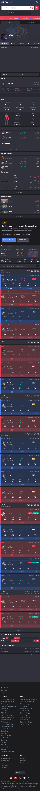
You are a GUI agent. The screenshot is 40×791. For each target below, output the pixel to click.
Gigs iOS (22, 715)
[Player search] (31, 8)
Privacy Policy (5, 758)
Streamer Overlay (6, 751)
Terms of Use (5, 760)
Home (3, 18)
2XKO (2, 733)
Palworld (3, 704)
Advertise (23, 760)
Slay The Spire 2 (6, 724)
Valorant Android (25, 708)
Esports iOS (23, 724)
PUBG (2, 711)
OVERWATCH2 (5, 715)
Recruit (22, 763)
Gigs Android (23, 713)
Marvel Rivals (5, 720)
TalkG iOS (23, 720)
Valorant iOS (23, 711)
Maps (29, 43)
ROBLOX (3, 713)
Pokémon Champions (7, 706)
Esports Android (24, 722)
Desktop (3, 738)
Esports (3, 747)
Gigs (2, 749)
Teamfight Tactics (6, 701)
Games (3, 740)
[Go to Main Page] (4, 2)
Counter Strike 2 (6, 726)
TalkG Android (24, 717)
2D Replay (27, 18)
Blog (2, 692)
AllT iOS (22, 706)
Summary (4, 43)
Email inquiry (5, 765)
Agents (13, 43)
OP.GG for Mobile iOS (26, 701)
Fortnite (3, 729)
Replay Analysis (14, 18)
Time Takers (4, 735)
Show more (20, 630)
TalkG (2, 744)
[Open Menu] (37, 2)
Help (2, 763)
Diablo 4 (3, 731)
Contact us (4, 767)
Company (4, 690)
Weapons (21, 43)
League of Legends (6, 699)
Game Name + (9, 8)
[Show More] (10, 2)
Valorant (3, 708)
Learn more (22, 239)
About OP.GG (5, 688)
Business (22, 758)
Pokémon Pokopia (6, 717)
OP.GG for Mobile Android (27, 699)
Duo (2, 742)
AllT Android (23, 704)
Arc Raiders (4, 722)
